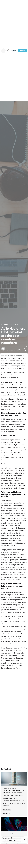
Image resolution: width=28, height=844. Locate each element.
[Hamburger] (3, 50)
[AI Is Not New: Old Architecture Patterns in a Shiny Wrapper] (14, 779)
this (4, 419)
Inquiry (22, 51)
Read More (6, 813)
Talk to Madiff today (14, 668)
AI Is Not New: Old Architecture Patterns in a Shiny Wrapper (13, 792)
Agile (13, 401)
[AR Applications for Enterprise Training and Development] (14, 824)
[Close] (24, 839)
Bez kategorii (5, 324)
